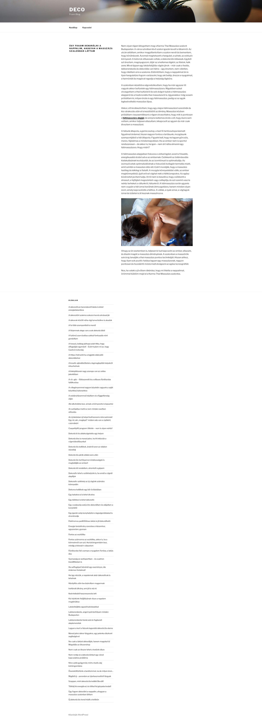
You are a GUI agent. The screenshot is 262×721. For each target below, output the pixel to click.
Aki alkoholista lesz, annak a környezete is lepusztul (91, 404)
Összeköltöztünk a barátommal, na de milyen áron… (91, 671)
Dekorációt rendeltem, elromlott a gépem (86, 468)
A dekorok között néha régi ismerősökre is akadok (90, 320)
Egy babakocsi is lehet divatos (82, 494)
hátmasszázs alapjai (133, 118)
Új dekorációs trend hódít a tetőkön (84, 699)
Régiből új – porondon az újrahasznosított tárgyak (90, 676)
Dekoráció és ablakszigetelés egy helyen (86, 433)
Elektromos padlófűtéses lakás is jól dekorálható (89, 521)
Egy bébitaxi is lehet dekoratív (81, 500)
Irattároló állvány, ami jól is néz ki (83, 588)
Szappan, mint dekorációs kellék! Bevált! (86, 681)
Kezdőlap (73, 27)
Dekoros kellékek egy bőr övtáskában (85, 489)
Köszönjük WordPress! (78, 714)
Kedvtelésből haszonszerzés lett (82, 593)
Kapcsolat (87, 27)
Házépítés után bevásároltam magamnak (87, 583)
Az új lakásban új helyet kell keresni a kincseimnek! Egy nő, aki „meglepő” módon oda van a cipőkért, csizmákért (90, 420)
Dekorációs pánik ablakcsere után (83, 455)
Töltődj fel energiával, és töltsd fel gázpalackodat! (90, 686)
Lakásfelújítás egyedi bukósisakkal (84, 607)
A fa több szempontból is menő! (82, 325)
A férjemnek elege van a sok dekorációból (87, 330)
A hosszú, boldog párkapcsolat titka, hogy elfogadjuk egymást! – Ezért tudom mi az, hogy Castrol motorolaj (89, 346)
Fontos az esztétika (77, 534)
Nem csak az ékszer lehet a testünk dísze (87, 649)
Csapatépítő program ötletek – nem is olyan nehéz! (90, 428)
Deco (77, 10)
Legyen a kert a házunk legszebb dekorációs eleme (91, 628)
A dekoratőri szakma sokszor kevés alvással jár (89, 315)
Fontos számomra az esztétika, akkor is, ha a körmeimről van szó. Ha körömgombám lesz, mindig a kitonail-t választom (88, 542)
